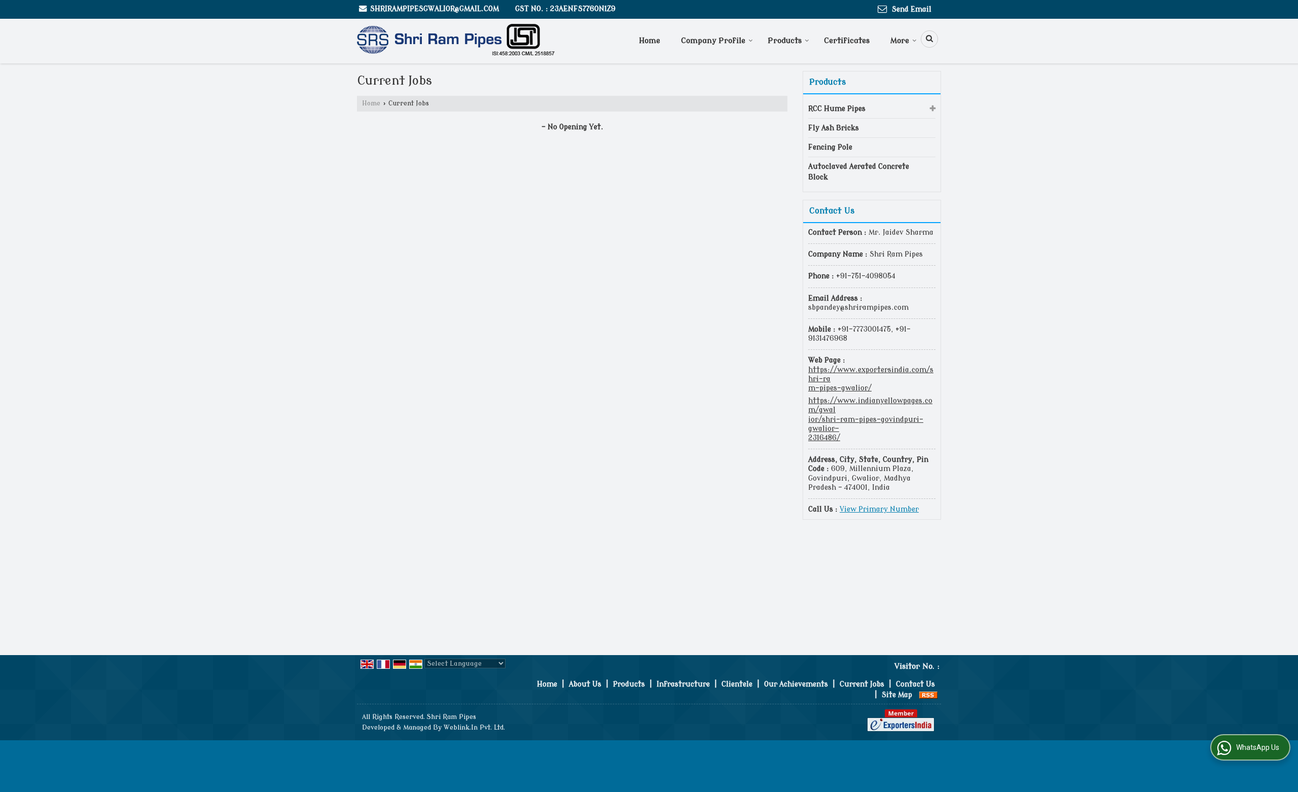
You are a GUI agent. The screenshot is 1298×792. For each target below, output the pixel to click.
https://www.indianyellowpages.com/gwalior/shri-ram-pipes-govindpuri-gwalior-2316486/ (870, 419)
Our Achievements (796, 684)
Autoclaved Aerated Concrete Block (858, 172)
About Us (585, 684)
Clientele (737, 684)
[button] (879, 509)
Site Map (897, 695)
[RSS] (928, 695)
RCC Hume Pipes (837, 109)
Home (649, 41)
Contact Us (915, 684)
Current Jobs (862, 684)
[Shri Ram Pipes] (456, 41)
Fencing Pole (830, 147)
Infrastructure (683, 684)
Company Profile (713, 41)
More (899, 41)
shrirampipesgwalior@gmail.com (434, 9)
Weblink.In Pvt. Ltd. (474, 727)
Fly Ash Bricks (833, 128)
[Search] (926, 39)
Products (785, 41)
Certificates (847, 41)
